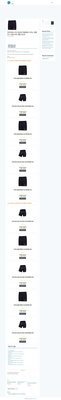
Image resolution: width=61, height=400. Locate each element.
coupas (52, 2)
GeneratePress (34, 398)
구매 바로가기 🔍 (22, 114)
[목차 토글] (16, 389)
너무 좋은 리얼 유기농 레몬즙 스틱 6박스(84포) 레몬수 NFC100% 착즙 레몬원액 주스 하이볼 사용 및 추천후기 (48, 42)
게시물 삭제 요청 (22, 370)
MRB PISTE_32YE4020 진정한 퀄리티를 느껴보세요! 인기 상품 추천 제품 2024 (32, 383)
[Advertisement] (30, 11)
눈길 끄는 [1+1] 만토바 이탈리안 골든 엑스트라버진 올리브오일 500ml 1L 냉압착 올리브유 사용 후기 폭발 (47, 35)
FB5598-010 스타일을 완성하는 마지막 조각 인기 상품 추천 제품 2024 (16, 393)
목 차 (8, 56)
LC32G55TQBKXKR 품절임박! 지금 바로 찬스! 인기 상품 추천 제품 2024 (17, 394)
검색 (42, 20)
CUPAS (9, 391)
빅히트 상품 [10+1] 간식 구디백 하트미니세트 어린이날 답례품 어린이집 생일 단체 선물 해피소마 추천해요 (48, 38)
